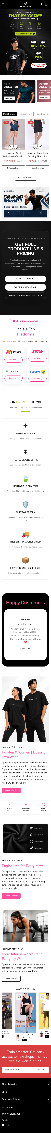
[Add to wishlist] (11, 147)
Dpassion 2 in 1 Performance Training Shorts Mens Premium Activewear (13, 155)
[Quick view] (15, 147)
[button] (25, 1018)
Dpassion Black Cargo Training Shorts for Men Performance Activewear (37, 155)
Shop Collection (11, 790)
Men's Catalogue (25, 279)
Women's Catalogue (25, 287)
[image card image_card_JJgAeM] (25, 203)
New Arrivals (25, 114)
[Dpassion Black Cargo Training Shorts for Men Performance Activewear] (37, 134)
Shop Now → (13, 360)
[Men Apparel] (19, 91)
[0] (46, 4)
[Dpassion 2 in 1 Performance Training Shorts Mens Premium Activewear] (13, 134)
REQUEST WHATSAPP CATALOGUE (26, 296)
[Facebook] (3, 1125)
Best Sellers (9, 114)
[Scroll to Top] (46, 1119)
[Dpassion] (25, 4)
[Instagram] (9, 1125)
